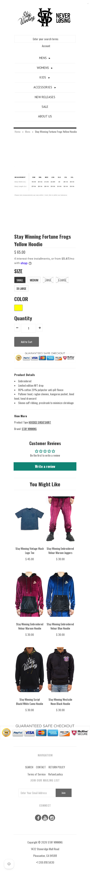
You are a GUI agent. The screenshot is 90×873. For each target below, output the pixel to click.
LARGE (48, 280)
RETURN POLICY (57, 767)
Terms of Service (36, 774)
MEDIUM (34, 280)
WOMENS (43, 68)
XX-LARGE (21, 288)
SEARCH (29, 767)
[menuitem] (45, 58)
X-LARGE (62, 280)
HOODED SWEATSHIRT (40, 422)
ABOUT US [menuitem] (45, 116)
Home (18, 131)
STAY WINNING (29, 429)
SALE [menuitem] (45, 107)
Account (46, 46)
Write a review (45, 466)
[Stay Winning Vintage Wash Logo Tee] (29, 544)
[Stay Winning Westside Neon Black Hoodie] (60, 695)
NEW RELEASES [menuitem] (45, 97)
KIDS (43, 77)
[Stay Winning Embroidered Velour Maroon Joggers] (60, 544)
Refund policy (55, 774)
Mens (27, 131)
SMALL (20, 280)
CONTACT (41, 767)
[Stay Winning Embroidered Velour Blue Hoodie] (60, 620)
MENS (43, 58)
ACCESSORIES (42, 87)
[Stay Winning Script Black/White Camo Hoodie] (29, 695)
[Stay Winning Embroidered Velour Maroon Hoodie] (29, 620)
